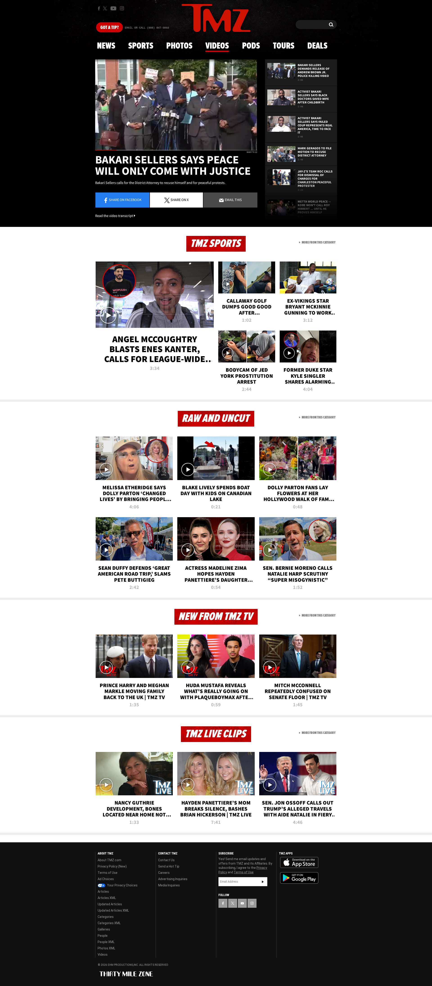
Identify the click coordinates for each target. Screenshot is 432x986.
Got (109, 28)
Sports (140, 46)
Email (233, 199)
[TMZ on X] (106, 8)
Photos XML (106, 948)
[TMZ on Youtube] (113, 8)
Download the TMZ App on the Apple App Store (299, 862)
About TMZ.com (109, 860)
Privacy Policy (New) (112, 866)
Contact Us (166, 860)
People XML (106, 942)
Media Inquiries (169, 885)
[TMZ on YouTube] (242, 903)
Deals (317, 46)
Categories (106, 917)
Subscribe (262, 881)
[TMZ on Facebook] (99, 8)
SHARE (180, 199)
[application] (176, 104)
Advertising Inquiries (172, 879)
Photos (179, 46)
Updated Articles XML (113, 910)
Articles (103, 891)
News (106, 46)
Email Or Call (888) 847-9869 (147, 27)
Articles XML (107, 898)
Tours (283, 46)
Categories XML (109, 923)
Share (125, 199)
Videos (217, 46)
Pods (251, 46)
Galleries (104, 929)
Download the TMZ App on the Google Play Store (299, 878)
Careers (164, 872)
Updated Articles (110, 904)
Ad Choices (106, 879)
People (103, 935)
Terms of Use (107, 872)
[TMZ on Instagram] (122, 8)
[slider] (176, 150)
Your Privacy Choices (121, 885)
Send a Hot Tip (168, 866)
